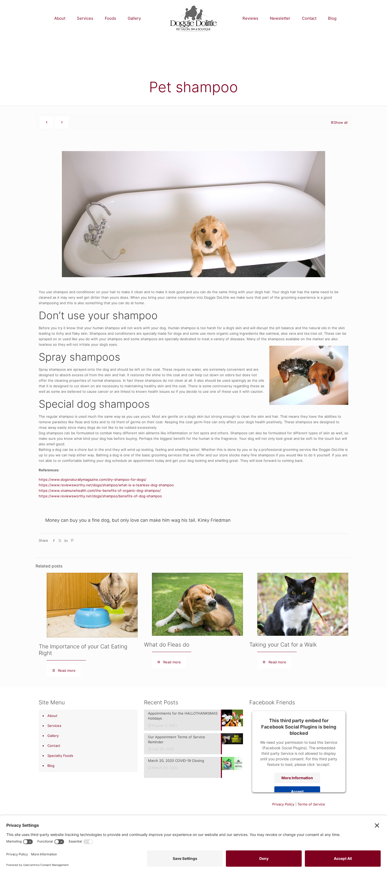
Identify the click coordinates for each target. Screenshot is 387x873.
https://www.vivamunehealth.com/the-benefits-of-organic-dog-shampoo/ (100, 490)
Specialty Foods (60, 755)
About (52, 716)
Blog (50, 765)
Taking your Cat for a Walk (283, 644)
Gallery (53, 735)
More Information (297, 777)
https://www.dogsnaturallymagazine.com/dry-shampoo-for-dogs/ (92, 479)
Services (54, 726)
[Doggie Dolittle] (193, 18)
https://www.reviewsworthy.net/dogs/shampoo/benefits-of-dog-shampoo (100, 496)
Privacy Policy (283, 804)
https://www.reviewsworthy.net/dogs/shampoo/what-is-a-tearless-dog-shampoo (106, 485)
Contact (53, 745)
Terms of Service (311, 804)
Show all (341, 122)
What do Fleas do (166, 644)
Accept (297, 791)
